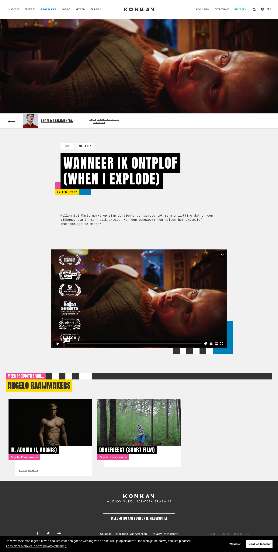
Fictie (67, 146)
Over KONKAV (222, 9)
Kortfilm (85, 146)
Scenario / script (108, 119)
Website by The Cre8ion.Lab (229, 534)
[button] (254, 9)
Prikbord (96, 9)
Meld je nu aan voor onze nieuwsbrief (139, 518)
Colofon (106, 534)
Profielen (30, 9)
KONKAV (139, 9)
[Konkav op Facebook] (37, 534)
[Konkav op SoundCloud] (58, 534)
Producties (48, 9)
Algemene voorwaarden (131, 534)
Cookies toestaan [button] (260, 543)
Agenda (66, 9)
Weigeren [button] (235, 543)
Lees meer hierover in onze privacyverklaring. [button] (36, 546)
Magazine (14, 9)
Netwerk (80, 9)
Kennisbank (202, 9)
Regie (92, 119)
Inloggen (240, 9)
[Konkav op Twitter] (48, 534)
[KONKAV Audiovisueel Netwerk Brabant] (139, 498)
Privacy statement (164, 534)
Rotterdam (99, 122)
